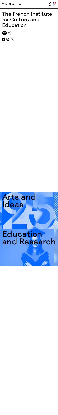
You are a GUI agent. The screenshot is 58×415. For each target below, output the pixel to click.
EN (4, 33)
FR (9, 33)
